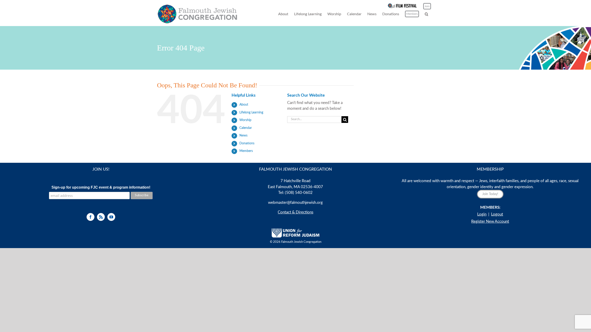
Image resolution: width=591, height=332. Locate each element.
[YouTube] (111, 217)
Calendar (245, 128)
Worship (245, 120)
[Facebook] (90, 217)
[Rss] (101, 217)
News (243, 135)
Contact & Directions (295, 212)
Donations (246, 143)
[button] (426, 14)
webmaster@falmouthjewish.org (295, 203)
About (243, 104)
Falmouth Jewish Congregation (301, 241)
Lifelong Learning (251, 112)
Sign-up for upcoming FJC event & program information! (100, 187)
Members (246, 151)
